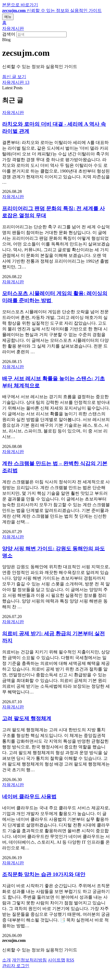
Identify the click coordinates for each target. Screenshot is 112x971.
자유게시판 (13, 28)
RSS (70, 960)
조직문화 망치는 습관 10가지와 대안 (43, 874)
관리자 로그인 (15, 965)
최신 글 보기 (14, 76)
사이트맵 (56, 960)
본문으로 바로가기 (20, 4)
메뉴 (7, 17)
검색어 (8, 34)
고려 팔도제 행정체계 (26, 718)
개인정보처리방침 (29, 960)
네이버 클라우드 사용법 (29, 796)
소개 (6, 960)
